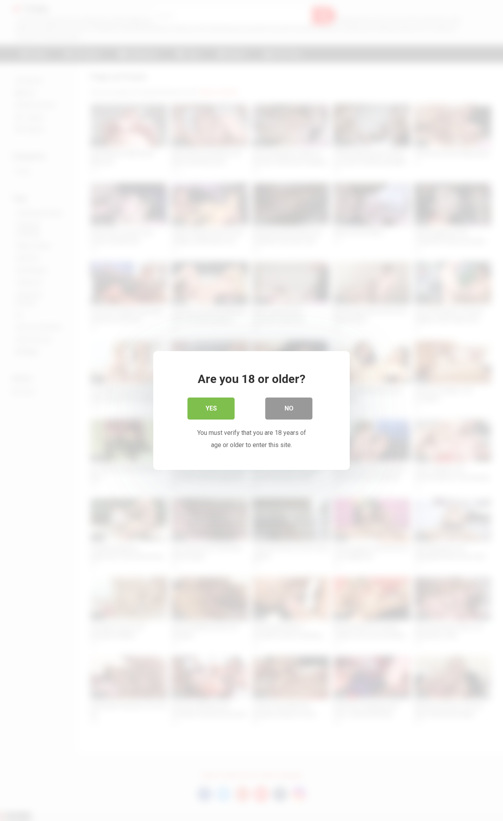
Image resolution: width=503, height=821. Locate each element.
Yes (211, 408)
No (289, 408)
